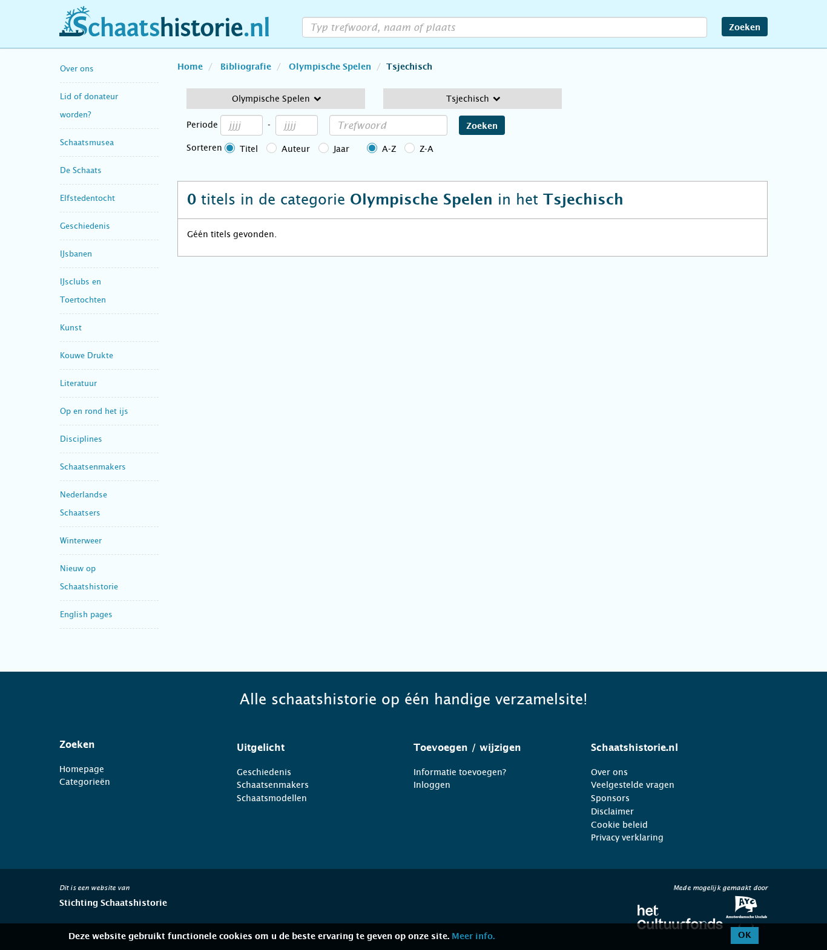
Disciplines (81, 439)
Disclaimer (612, 811)
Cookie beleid (619, 825)
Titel (249, 149)
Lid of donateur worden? (89, 105)
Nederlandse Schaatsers (83, 503)
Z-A (426, 149)
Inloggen (432, 785)
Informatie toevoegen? (460, 772)
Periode (202, 124)
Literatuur (78, 383)
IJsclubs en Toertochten (83, 290)
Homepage (81, 769)
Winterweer (81, 540)
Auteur (296, 149)
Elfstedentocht (87, 198)
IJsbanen (76, 253)
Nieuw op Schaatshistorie (89, 577)
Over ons (77, 68)
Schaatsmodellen (272, 798)
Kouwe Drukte (86, 355)
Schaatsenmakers (93, 466)
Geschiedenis (85, 226)
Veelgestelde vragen (632, 785)
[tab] (132, 744)
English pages (86, 614)
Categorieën (84, 782)
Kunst (71, 327)
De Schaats (81, 170)
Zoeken (744, 28)
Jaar (341, 149)
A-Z (389, 149)
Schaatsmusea (87, 142)
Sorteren (204, 147)
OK (744, 935)
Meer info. (473, 936)
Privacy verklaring (627, 837)
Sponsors (610, 798)
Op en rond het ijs (94, 411)
